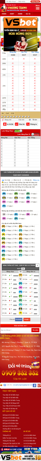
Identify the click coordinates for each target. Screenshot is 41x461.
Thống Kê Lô (7, 435)
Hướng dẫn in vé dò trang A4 (12, 429)
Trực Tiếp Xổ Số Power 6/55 (11, 406)
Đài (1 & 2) (17, 180)
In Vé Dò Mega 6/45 (30, 443)
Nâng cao (36, 180)
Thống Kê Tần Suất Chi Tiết (11, 443)
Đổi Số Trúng (28, 446)
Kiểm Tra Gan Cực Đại (10, 438)
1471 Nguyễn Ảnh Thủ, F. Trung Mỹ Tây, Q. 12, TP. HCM (21, 346)
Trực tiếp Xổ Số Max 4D (10, 408)
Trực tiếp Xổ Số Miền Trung (11, 400)
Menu (38, 6)
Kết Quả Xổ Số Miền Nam (11, 415)
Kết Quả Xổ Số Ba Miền (10, 426)
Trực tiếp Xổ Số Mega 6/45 (11, 403)
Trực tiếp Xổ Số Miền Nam (11, 395)
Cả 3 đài (7, 180)
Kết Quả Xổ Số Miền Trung (11, 418)
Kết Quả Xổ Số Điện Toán (11, 423)
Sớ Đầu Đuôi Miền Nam (10, 446)
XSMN (4, 14)
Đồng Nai (13, 52)
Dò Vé (28, 14)
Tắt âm (34, 120)
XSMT (12, 14)
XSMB (20, 14)
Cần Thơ (24, 52)
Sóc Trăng (35, 52)
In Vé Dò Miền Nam (30, 435)
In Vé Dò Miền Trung (30, 438)
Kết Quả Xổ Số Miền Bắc (10, 420)
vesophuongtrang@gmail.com (23, 385)
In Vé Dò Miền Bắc (29, 441)
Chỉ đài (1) (27, 180)
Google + (27, 319)
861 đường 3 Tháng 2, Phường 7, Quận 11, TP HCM (19, 342)
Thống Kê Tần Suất (9, 441)
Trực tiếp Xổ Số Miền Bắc (10, 397)
